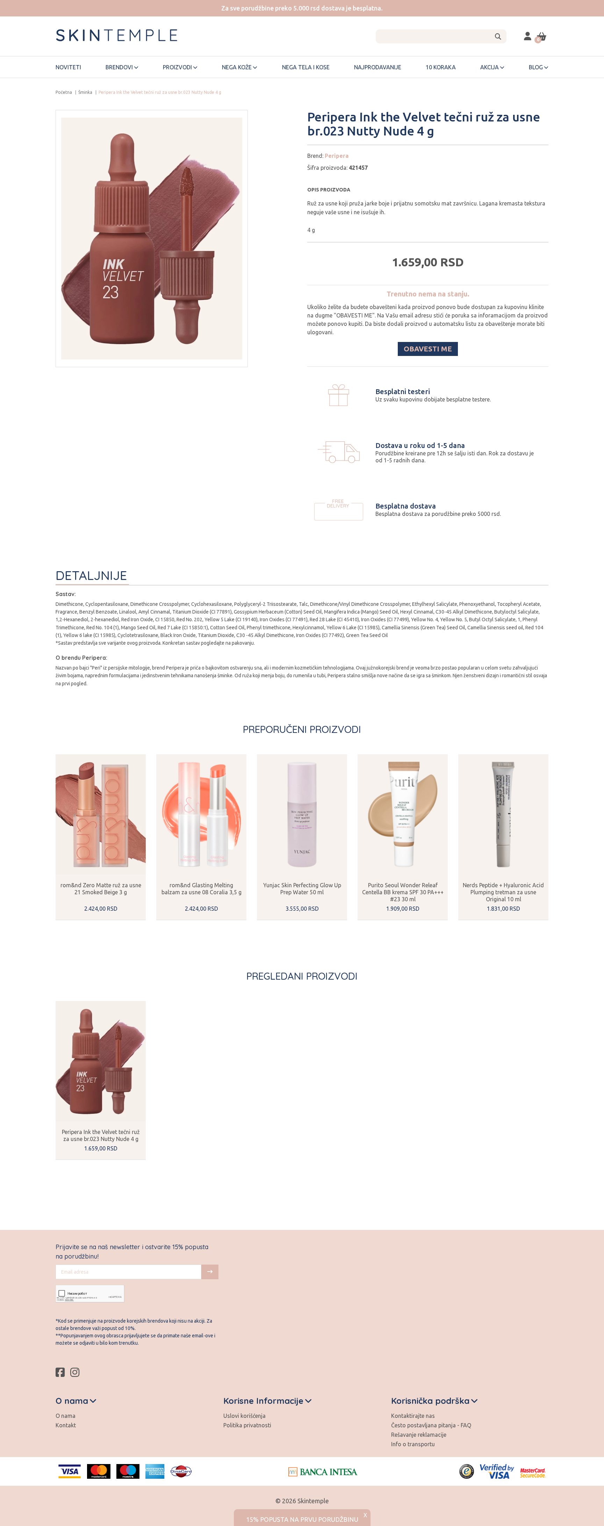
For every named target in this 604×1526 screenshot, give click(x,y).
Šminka (85, 92)
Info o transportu (413, 1444)
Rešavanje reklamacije (418, 1435)
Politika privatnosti (247, 1425)
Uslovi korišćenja (244, 1416)
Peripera (336, 156)
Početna (64, 92)
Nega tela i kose (306, 67)
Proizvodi (177, 67)
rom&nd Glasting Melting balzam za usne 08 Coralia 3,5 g (201, 888)
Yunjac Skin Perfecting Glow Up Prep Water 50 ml (302, 888)
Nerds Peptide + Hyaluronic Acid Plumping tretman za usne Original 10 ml (503, 892)
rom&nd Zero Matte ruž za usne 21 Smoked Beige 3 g (100, 888)
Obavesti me (428, 349)
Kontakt (66, 1425)
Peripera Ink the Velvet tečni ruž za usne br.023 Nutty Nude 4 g (101, 1135)
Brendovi (119, 67)
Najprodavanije (377, 67)
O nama (66, 1416)
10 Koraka (441, 67)
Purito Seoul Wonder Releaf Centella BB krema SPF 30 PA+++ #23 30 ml (403, 892)
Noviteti (68, 67)
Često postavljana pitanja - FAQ (431, 1425)
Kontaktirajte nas (413, 1416)
